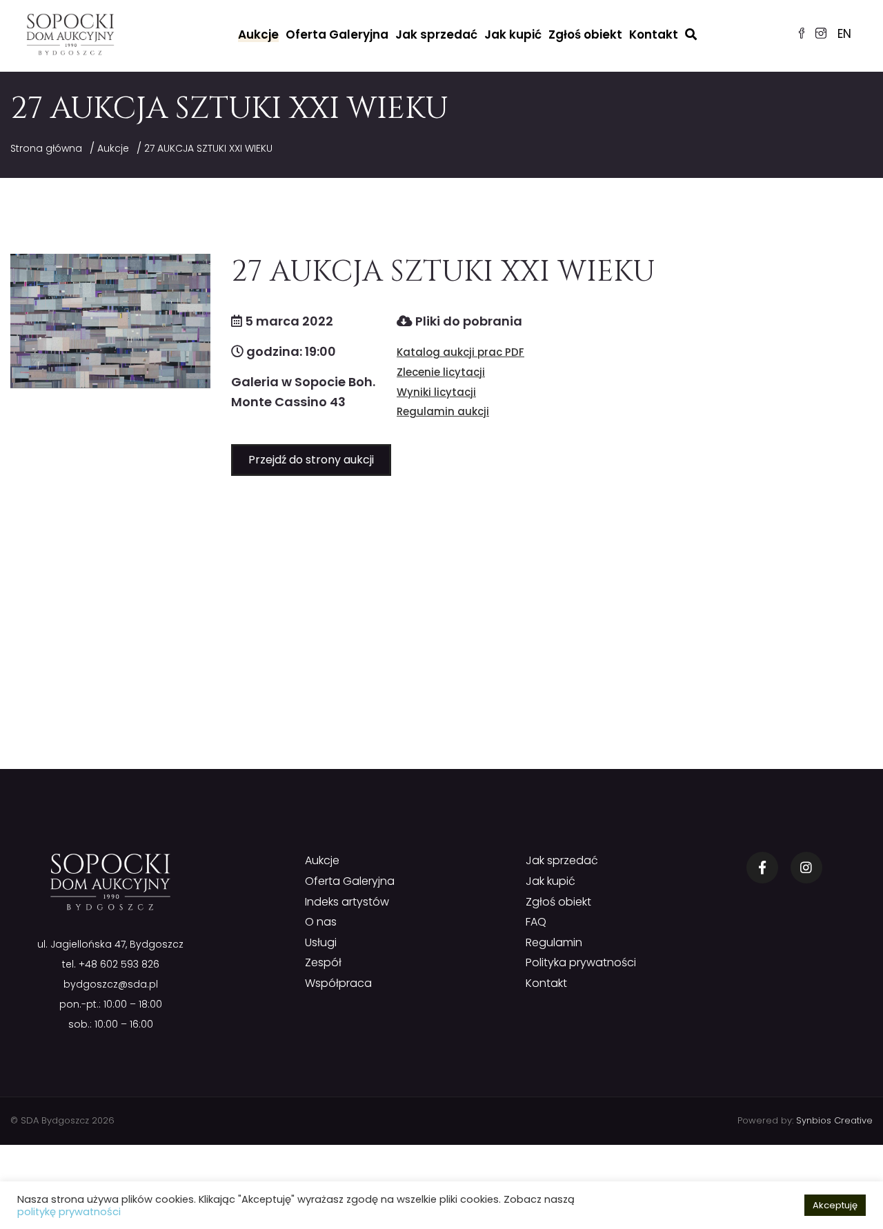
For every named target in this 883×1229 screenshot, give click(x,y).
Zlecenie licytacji (441, 372)
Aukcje (258, 34)
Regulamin (554, 942)
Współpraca (338, 983)
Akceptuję (835, 1205)
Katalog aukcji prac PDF (460, 352)
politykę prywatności (69, 1212)
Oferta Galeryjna (337, 34)
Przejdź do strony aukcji (311, 460)
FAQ (536, 922)
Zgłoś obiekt (585, 34)
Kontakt (653, 34)
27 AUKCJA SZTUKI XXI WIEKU (208, 148)
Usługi (321, 942)
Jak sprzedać (436, 34)
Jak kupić (513, 34)
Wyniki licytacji (436, 392)
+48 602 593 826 (119, 964)
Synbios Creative (834, 1120)
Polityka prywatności (581, 962)
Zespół (323, 962)
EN (844, 34)
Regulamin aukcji (443, 411)
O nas (321, 922)
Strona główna (46, 148)
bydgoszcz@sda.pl (110, 984)
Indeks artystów (347, 902)
